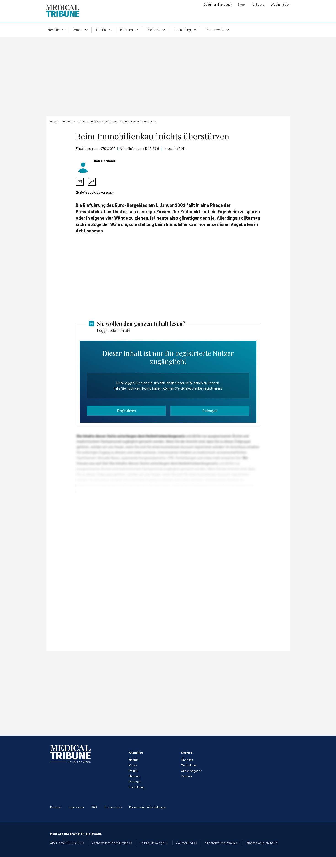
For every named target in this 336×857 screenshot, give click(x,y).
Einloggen (209, 410)
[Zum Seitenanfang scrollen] (327, 848)
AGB (94, 807)
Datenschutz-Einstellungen (147, 807)
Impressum (76, 807)
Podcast (135, 782)
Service (186, 752)
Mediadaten (189, 765)
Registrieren (126, 410)
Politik (133, 771)
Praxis (133, 765)
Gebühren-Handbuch (218, 4)
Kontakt (55, 807)
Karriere (186, 776)
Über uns (187, 760)
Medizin (134, 760)
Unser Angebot (191, 771)
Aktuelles (136, 752)
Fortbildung (137, 787)
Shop (241, 4)
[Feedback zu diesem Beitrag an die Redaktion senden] (92, 182)
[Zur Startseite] (62, 11)
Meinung (134, 776)
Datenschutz (113, 807)
